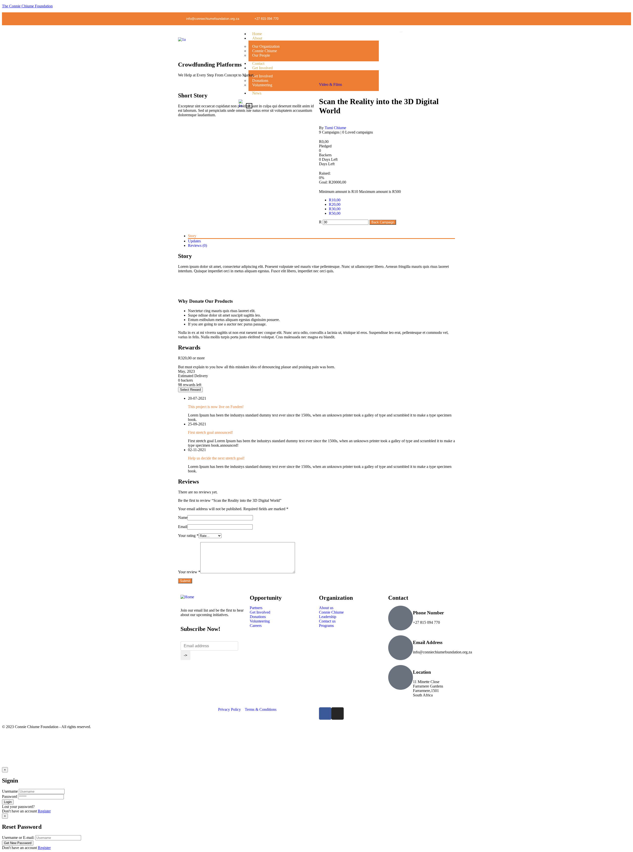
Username (10, 791)
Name (182, 517)
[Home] (187, 597)
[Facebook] (325, 713)
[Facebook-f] (441, 18)
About (257, 38)
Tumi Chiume (335, 128)
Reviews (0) (197, 245)
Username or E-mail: (18, 837)
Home (257, 34)
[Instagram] (451, 18)
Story (192, 236)
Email (182, 527)
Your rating (188, 535)
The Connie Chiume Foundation (27, 6)
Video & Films (330, 84)
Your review (189, 572)
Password (9, 796)
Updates (194, 241)
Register (44, 811)
